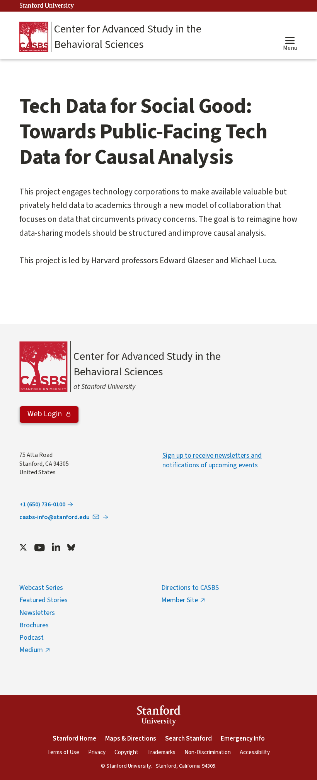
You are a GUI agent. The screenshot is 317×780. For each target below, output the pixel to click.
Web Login (45, 414)
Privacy (97, 752)
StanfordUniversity (159, 717)
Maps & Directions (130, 738)
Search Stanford (188, 738)
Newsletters (37, 613)
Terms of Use (63, 752)
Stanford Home (74, 738)
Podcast (31, 637)
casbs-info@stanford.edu (54, 517)
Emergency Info (243, 738)
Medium (31, 650)
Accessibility (255, 752)
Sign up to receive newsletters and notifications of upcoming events (212, 460)
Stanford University (46, 6)
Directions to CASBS (190, 588)
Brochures (34, 625)
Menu (290, 48)
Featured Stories (43, 600)
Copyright (126, 752)
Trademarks (161, 752)
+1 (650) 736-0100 (42, 504)
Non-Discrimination (207, 752)
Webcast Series (41, 588)
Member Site (179, 600)
